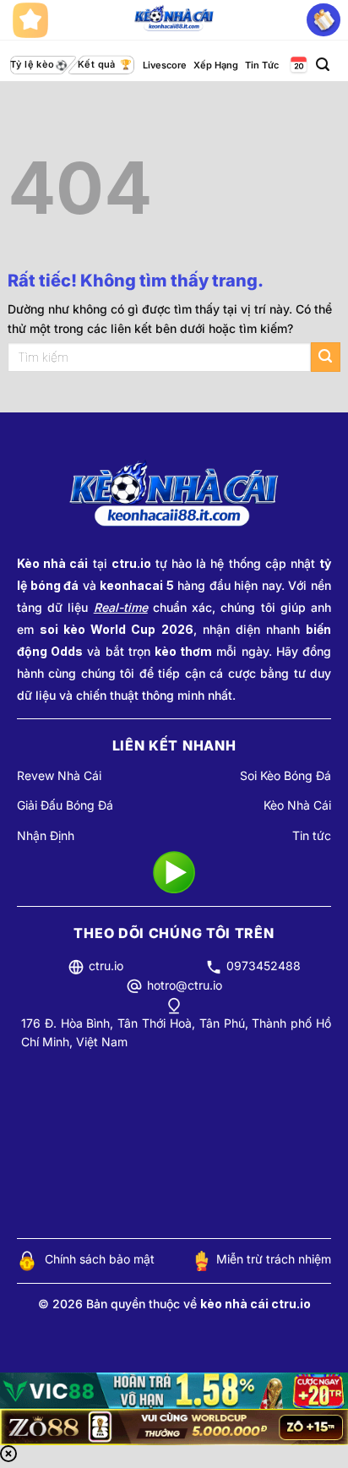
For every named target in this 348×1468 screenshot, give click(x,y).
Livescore (165, 65)
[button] (322, 65)
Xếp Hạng (215, 65)
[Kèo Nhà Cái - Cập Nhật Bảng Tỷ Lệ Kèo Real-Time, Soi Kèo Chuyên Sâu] (174, 20)
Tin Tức (262, 65)
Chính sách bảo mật (100, 1259)
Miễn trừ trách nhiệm (273, 1259)
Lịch (297, 65)
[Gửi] (325, 357)
